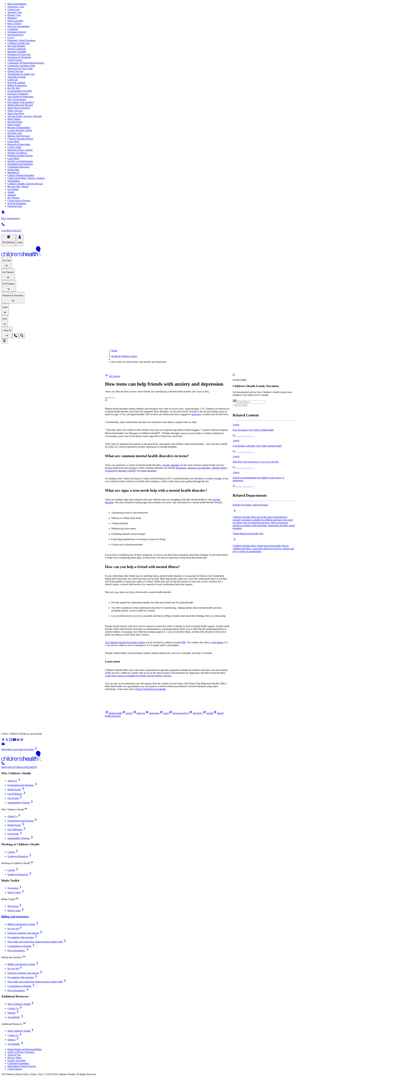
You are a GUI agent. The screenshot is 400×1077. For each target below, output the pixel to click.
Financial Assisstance (18, 93)
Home (114, 350)
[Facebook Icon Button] (109, 397)
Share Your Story (16, 113)
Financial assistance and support (23, 933)
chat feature (217, 642)
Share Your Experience (19, 107)
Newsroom (13, 888)
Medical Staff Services (19, 136)
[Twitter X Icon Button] (106, 397)
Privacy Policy (15, 1057)
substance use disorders (199, 468)
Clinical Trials (14, 147)
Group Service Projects (19, 200)
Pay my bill (13, 928)
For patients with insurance (21, 102)
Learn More (13, 141)
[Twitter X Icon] (106, 396)
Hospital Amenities (17, 51)
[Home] (200, 251)
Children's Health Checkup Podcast (25, 183)
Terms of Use (14, 1055)
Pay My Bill (14, 88)
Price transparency (17, 950)
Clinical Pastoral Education (21, 175)
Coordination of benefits (19, 946)
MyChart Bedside (16, 46)
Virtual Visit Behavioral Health (150, 689)
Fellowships (13, 169)
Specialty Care (15, 12)
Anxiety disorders (171, 465)
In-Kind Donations (17, 203)
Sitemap (11, 1012)
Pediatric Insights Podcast (20, 155)
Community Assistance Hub (21, 65)
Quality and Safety (17, 1060)
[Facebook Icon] (109, 396)
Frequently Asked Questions (21, 40)
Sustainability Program (19, 802)
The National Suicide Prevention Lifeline (125, 642)
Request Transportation (19, 127)
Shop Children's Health (19, 1004)
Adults (11, 192)
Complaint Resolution (18, 1063)
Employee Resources (18, 856)
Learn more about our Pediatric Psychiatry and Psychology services (138, 675)
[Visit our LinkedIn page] (18, 740)
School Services (15, 71)
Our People (13, 798)
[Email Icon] (113, 396)
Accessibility (14, 1017)
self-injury (197, 414)
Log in (11, 37)
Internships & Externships (20, 164)
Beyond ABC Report (18, 186)
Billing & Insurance (17, 85)
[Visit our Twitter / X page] (7, 740)
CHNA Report (15, 1069)
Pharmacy (12, 18)
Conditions (13, 29)
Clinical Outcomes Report (20, 138)
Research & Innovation (19, 144)
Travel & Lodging (16, 82)
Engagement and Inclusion (21, 785)
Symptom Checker (17, 32)
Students (12, 195)
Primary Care (14, 15)
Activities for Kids (17, 77)
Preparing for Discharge (19, 57)
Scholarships (14, 181)
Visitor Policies (15, 60)
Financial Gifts (15, 206)
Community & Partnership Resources (26, 63)
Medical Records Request (20, 105)
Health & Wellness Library (124, 356)
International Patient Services (22, 1066)
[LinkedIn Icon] (111, 396)
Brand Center (14, 892)
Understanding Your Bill (20, 91)
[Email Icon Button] (113, 397)
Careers (11, 852)
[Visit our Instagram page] (10, 740)
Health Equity (14, 789)
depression (181, 468)
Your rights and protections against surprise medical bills (35, 941)
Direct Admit (14, 124)
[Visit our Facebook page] (3, 740)
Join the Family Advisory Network (25, 116)
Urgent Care (14, 9)
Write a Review (15, 110)
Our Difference (15, 794)
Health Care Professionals (20, 161)
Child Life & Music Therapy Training (26, 178)
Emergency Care (16, 6)
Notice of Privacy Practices (21, 1052)
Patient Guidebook (17, 48)
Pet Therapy (14, 197)
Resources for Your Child (20, 68)
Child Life (13, 79)
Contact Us (13, 1008)
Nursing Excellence (17, 152)
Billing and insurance (15, 916)
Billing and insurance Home (21, 924)
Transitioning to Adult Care (21, 74)
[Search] (22, 335)
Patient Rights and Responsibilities (25, 1049)
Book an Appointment (18, 26)
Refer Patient (14, 119)
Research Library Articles (20, 150)
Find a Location (15, 20)
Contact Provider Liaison (20, 130)
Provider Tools (15, 133)
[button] (200, 809)
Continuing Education (18, 167)
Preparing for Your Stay (19, 54)
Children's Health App (19, 43)
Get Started (13, 189)
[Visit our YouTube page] (14, 740)
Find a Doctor (14, 23)
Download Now (16, 34)
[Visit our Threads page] (22, 740)
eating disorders (148, 470)
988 (183, 642)
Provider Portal (15, 122)
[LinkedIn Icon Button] (111, 397)
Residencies (13, 172)
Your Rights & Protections (20, 96)
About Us (12, 780)
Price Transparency (17, 99)
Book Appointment (17, 3)
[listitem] (264, 430)
